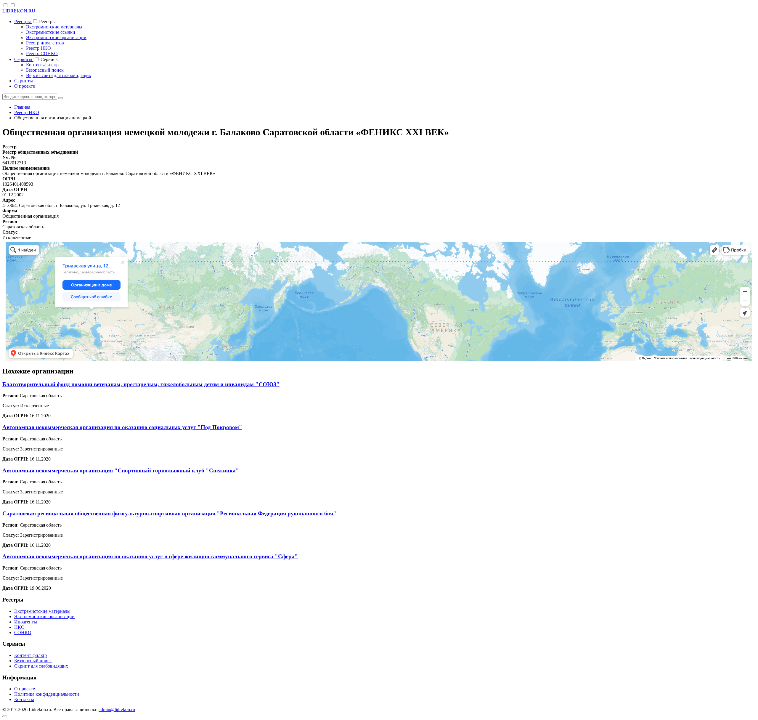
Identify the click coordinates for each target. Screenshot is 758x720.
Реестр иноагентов (45, 42)
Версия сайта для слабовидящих (58, 75)
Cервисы (23, 59)
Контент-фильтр (42, 64)
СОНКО (22, 632)
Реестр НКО (38, 48)
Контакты (24, 699)
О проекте (24, 86)
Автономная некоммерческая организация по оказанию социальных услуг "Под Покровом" (122, 427)
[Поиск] (60, 98)
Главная (22, 107)
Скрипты (23, 80)
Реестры (23, 21)
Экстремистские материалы (54, 26)
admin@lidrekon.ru (117, 709)
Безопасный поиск (45, 70)
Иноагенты (25, 621)
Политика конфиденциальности (46, 694)
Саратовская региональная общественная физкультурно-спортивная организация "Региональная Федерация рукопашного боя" (169, 513)
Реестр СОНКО (42, 53)
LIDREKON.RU (18, 10)
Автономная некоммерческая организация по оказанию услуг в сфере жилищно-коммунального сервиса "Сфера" (150, 556)
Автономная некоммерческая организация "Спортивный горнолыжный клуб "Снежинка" (120, 470)
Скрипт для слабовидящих (41, 665)
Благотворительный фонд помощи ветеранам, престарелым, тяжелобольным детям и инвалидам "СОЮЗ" (141, 384)
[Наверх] (4, 716)
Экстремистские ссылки (50, 32)
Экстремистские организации (56, 37)
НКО (19, 627)
